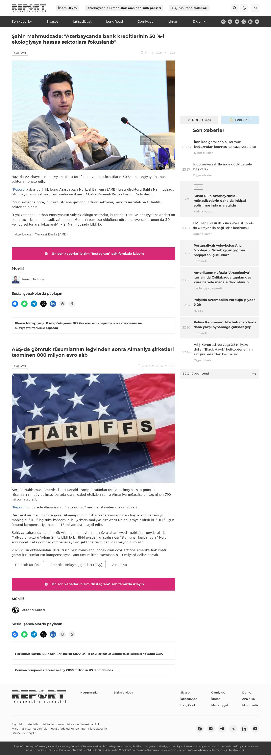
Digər (197, 21)
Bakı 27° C (243, 120)
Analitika (248, 699)
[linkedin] (250, 21)
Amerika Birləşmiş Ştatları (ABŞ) (76, 565)
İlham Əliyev (67, 8)
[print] (62, 304)
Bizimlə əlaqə (123, 692)
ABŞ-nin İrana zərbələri (189, 8)
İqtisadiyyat (188, 699)
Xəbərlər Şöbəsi (33, 610)
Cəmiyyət (218, 692)
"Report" (18, 189)
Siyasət (185, 692)
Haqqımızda (89, 692)
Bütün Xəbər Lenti (196, 373)
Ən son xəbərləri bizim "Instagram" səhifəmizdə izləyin (98, 254)
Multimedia (250, 705)
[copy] (72, 304)
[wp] (24, 304)
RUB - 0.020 (201, 120)
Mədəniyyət (219, 705)
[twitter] (243, 21)
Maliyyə (20, 53)
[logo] (29, 8)
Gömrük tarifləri (27, 565)
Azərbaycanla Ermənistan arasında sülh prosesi (124, 8)
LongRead (187, 705)
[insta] (230, 21)
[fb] (223, 21)
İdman (216, 699)
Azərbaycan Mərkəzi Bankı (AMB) (41, 234)
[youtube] (257, 21)
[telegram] (237, 21)
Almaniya (119, 565)
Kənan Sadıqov (33, 279)
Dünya (247, 692)
